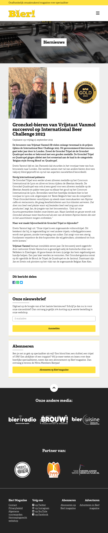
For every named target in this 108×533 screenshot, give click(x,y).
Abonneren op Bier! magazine (54, 369)
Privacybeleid (16, 508)
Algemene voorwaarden (16, 513)
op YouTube (41, 511)
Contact (13, 505)
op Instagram (42, 508)
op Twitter (40, 505)
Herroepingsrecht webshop (18, 519)
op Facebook (41, 514)
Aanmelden (54, 328)
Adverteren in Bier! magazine (89, 507)
